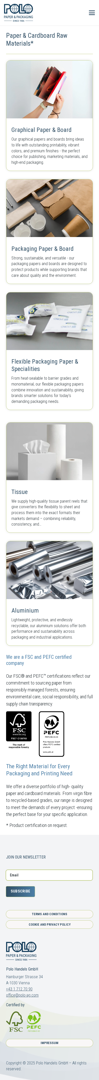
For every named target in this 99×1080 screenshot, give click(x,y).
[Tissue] (49, 477)
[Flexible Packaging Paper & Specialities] (49, 351)
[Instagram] (17, 846)
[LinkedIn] (27, 845)
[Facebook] (8, 845)
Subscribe (20, 891)
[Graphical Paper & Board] (49, 115)
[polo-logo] (18, 13)
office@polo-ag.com (22, 995)
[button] (79, 13)
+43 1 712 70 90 (19, 989)
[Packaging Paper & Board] (49, 231)
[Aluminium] (49, 593)
